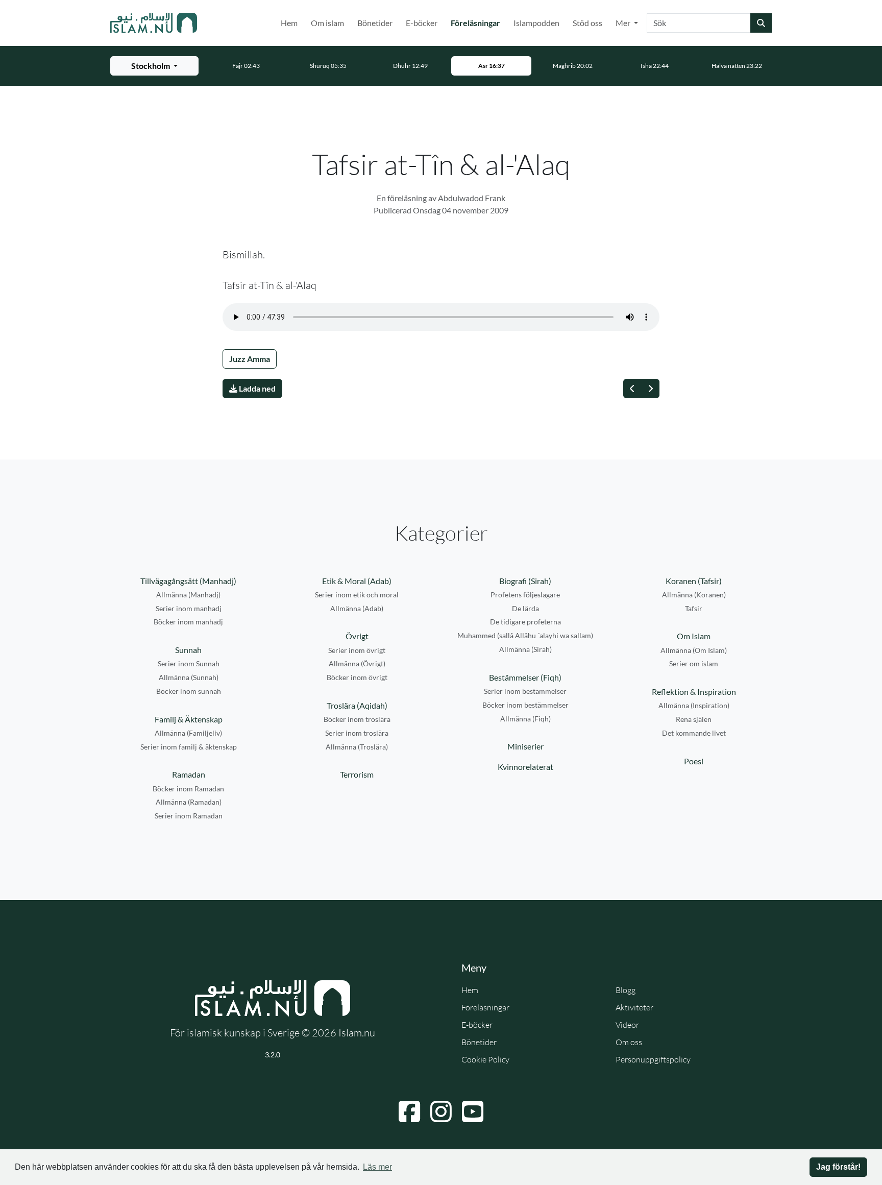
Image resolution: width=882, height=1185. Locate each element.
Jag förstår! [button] (838, 1167)
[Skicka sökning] (761, 23)
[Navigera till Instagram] (441, 1111)
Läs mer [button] (377, 1167)
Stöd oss (587, 23)
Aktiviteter (634, 1007)
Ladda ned (256, 388)
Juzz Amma (249, 359)
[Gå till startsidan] (153, 23)
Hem (289, 23)
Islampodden (536, 23)
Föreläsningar (477, 22)
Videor (627, 1025)
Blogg (625, 990)
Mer (624, 23)
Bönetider (375, 23)
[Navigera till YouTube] (472, 1111)
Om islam (327, 23)
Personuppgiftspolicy (653, 1059)
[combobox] (699, 23)
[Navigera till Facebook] (409, 1111)
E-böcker (421, 23)
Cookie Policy (485, 1059)
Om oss (629, 1042)
